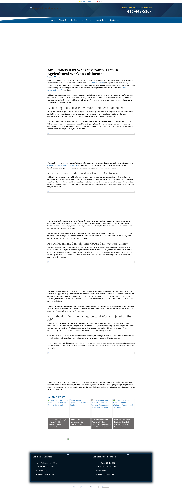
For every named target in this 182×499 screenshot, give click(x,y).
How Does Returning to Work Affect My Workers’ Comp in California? (58, 423)
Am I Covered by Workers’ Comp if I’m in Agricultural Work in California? (82, 72)
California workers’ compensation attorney (62, 165)
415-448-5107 (139, 11)
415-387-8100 (101, 470)
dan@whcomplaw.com (45, 474)
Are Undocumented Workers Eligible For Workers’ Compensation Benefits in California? (101, 423)
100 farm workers (97, 83)
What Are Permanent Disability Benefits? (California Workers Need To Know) (122, 423)
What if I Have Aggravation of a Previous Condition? (78, 422)
